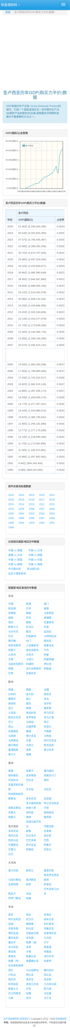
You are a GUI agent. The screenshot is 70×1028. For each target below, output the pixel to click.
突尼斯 (47, 979)
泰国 (46, 608)
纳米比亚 (49, 919)
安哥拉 (47, 914)
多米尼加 (13, 830)
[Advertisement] (35, 51)
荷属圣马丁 (50, 775)
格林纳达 (49, 812)
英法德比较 (33, 568)
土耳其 (12, 712)
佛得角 (30, 923)
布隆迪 (47, 951)
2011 (52, 504)
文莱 (10, 659)
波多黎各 (31, 775)
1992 (42, 522)
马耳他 (30, 722)
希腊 (28, 708)
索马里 (47, 988)
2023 (31, 495)
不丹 (46, 650)
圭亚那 (47, 798)
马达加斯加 (32, 970)
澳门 (46, 603)
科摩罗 (47, 960)
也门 (28, 640)
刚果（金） (32, 942)
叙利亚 (47, 640)
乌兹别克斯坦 (15, 663)
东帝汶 (30, 654)
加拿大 (30, 770)
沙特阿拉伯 (50, 636)
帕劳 (28, 884)
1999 (21, 518)
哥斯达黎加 (14, 807)
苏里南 (47, 830)
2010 (11, 508)
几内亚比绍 (50, 984)
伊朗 (10, 668)
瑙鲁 (28, 898)
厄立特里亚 (14, 993)
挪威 (28, 731)
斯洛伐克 (49, 745)
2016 (52, 499)
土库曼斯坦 (32, 645)
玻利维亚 (13, 775)
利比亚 (30, 928)
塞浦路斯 (13, 749)
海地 (28, 817)
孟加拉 (47, 631)
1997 (42, 518)
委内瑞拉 (49, 770)
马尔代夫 (13, 631)
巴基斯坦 (49, 622)
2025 (11, 495)
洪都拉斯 (49, 826)
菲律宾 (12, 613)
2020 (11, 499)
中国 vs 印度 (35, 559)
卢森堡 (47, 731)
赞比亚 (30, 974)
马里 (10, 997)
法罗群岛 (13, 740)
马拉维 (47, 993)
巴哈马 (47, 849)
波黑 (28, 749)
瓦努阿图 (13, 884)
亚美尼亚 (31, 673)
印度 (46, 626)
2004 (21, 513)
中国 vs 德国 (35, 555)
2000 (11, 518)
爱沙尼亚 (49, 749)
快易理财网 (61, 1019)
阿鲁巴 (47, 844)
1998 (31, 518)
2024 (21, 495)
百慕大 (12, 812)
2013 (31, 504)
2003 (31, 513)
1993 (31, 522)
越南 (10, 617)
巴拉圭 (30, 780)
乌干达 (47, 997)
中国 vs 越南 (15, 564)
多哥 (28, 947)
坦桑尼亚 (49, 928)
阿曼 (46, 654)
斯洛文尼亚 (14, 717)
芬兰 (10, 722)
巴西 (46, 840)
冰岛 (46, 698)
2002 (42, 513)
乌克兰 (30, 745)
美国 (10, 770)
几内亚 (47, 937)
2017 (42, 499)
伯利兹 (30, 812)
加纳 (10, 923)
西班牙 (47, 694)
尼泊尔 (30, 626)
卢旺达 (12, 974)
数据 (7, 12)
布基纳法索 (32, 933)
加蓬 (28, 993)
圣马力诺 (49, 717)
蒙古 (28, 631)
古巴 (10, 854)
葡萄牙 (12, 698)
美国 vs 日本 (15, 555)
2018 (31, 499)
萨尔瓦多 (31, 844)
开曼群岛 (13, 844)
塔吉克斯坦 (32, 650)
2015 (11, 504)
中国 (10, 603)
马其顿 (12, 735)
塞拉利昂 (13, 937)
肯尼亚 (30, 979)
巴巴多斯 (31, 840)
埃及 (28, 914)
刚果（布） (14, 960)
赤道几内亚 (32, 984)
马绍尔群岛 (14, 879)
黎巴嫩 (12, 640)
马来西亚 (49, 613)
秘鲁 (28, 830)
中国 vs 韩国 (35, 564)
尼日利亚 (13, 947)
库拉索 (47, 835)
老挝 (10, 622)
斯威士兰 (13, 988)
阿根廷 (30, 849)
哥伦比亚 (13, 835)
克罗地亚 (31, 717)
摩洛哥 (12, 951)
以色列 (12, 654)
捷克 (28, 703)
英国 (10, 689)
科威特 (30, 663)
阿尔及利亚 (14, 919)
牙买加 (30, 789)
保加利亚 (31, 712)
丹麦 (28, 740)
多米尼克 (31, 798)
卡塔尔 (30, 659)
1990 (11, 527)
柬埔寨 (47, 617)
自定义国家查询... (18, 573)
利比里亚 (49, 923)
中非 (28, 988)
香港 (28, 603)
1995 (11, 522)
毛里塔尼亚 (50, 933)
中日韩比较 (14, 568)
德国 (28, 689)
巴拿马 (12, 849)
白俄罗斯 (31, 726)
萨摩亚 (47, 884)
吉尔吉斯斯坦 (33, 668)
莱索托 (12, 956)
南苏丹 (12, 979)
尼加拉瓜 (13, 780)
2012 (42, 504)
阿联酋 (47, 668)
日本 (28, 608)
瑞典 (28, 754)
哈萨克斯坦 (14, 645)
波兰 (10, 708)
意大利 (30, 694)
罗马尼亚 (49, 712)
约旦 (10, 636)
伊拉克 (47, 663)
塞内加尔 (49, 970)
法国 (46, 689)
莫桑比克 (31, 956)
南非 (10, 914)
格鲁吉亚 (49, 645)
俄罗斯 (47, 708)
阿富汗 (12, 650)
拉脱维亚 (13, 731)
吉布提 (30, 937)
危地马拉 (13, 840)
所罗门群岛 (14, 898)
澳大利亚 (13, 870)
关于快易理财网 (11, 1019)
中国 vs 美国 (15, 550)
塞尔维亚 (13, 745)
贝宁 (46, 942)
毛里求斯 (13, 928)
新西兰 (30, 870)
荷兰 (46, 722)
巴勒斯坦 (31, 636)
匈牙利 (47, 703)
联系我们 (24, 1019)
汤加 (28, 893)
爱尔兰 (12, 754)
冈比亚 (47, 974)
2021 (52, 495)
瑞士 (28, 698)
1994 (21, 522)
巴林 (10, 673)
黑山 (10, 726)
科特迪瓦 (13, 984)
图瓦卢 (12, 893)
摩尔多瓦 (31, 735)
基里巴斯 (49, 870)
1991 (52, 522)
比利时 (12, 694)
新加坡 (12, 608)
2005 (11, 513)
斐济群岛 (31, 879)
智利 (46, 780)
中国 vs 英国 (15, 559)
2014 (21, 504)
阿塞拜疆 (49, 659)
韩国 (28, 613)
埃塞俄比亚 (32, 960)
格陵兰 (12, 817)
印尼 (28, 617)
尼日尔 (30, 919)
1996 (52, 518)
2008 (31, 508)
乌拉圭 (47, 789)
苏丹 (28, 997)
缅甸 (28, 622)
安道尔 (47, 726)
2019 (21, 499)
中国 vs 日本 (35, 550)
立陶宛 (47, 735)
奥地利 (12, 703)
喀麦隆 (47, 947)
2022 (42, 495)
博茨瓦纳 (13, 933)
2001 (52, 513)
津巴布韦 (49, 956)
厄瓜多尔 (31, 835)
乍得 (28, 951)
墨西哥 (47, 817)
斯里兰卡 (13, 626)
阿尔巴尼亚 (50, 740)
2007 (42, 508)
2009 (21, 508)
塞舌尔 (12, 942)
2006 (52, 508)
